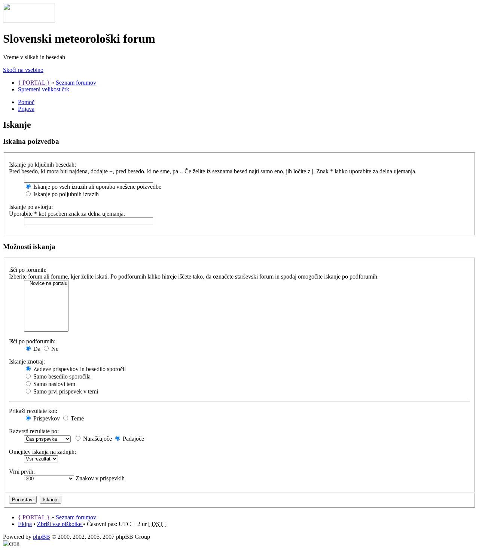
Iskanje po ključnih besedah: (42, 164)
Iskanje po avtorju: (31, 207)
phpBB (41, 537)
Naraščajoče (97, 438)
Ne (54, 349)
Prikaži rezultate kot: (33, 411)
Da (36, 349)
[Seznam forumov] (29, 20)
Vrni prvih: (22, 471)
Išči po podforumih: (32, 341)
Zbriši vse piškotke (60, 524)
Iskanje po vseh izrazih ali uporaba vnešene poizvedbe (96, 186)
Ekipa (25, 524)
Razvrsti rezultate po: (34, 431)
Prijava (26, 109)
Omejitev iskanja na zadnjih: (42, 452)
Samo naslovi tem (53, 384)
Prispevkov (46, 418)
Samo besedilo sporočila (61, 376)
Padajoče (132, 438)
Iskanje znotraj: (27, 361)
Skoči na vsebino (23, 70)
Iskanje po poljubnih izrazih (65, 194)
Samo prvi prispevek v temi (65, 391)
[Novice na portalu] (46, 283)
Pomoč (26, 102)
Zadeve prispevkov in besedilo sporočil (79, 369)
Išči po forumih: (27, 270)
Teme (76, 418)
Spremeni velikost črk (43, 89)
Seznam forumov (76, 82)
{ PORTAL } (34, 82)
